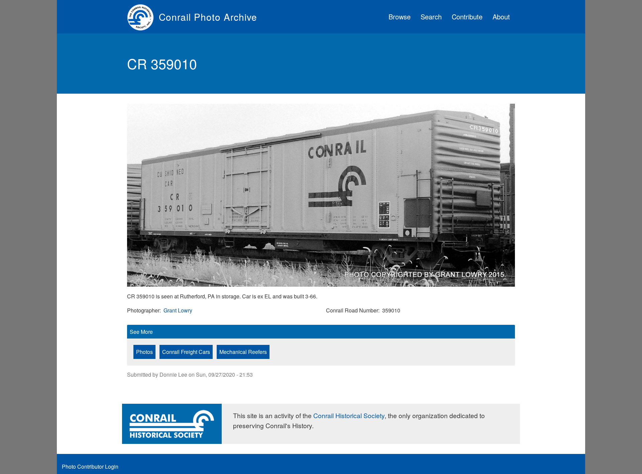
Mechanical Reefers (243, 352)
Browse (400, 16)
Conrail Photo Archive (208, 16)
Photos (144, 352)
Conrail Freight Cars (186, 352)
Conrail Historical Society (349, 415)
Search (431, 16)
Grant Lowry (178, 310)
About (501, 16)
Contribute (467, 16)
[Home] (143, 16)
